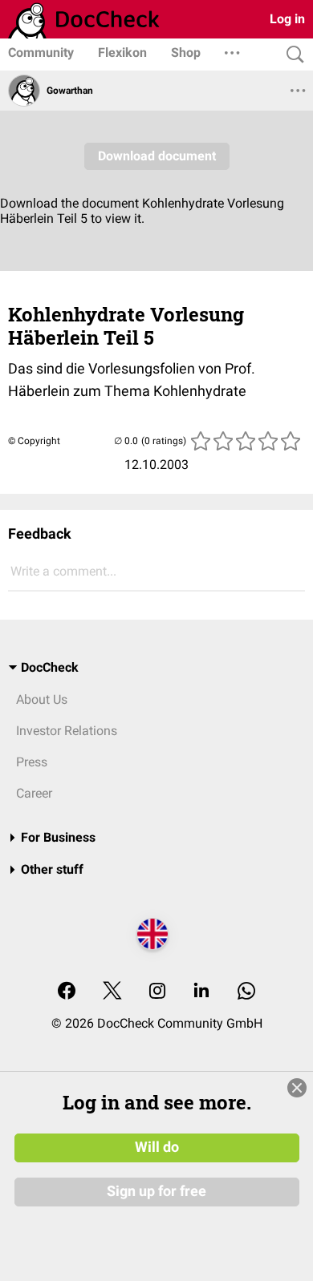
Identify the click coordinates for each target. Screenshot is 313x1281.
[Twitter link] (112, 992)
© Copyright (34, 441)
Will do (157, 1147)
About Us (41, 699)
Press (31, 762)
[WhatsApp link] (246, 992)
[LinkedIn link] (201, 992)
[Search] (291, 54)
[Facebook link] (66, 992)
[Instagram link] (157, 992)
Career (34, 793)
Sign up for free (156, 1191)
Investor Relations (66, 730)
